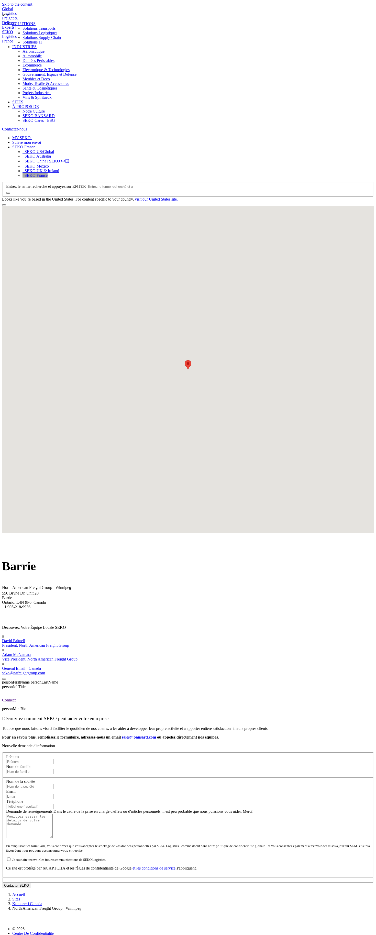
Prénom (12, 756)
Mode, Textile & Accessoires (46, 83)
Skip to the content (17, 4)
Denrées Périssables (38, 60)
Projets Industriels (37, 93)
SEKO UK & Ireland (41, 171)
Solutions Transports (39, 28)
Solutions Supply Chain (42, 37)
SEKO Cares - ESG (39, 120)
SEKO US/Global (38, 151)
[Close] (4, 679)
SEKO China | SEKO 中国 (46, 161)
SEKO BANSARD (39, 116)
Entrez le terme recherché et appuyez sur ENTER (46, 186)
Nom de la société (20, 781)
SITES (17, 102)
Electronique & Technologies (46, 70)
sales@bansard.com (139, 737)
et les (137, 868)
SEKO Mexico (36, 166)
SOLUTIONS (24, 23)
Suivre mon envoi (27, 142)
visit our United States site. (156, 199)
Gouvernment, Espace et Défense (49, 74)
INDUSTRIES (24, 47)
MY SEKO (22, 138)
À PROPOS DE (25, 106)
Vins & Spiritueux (37, 97)
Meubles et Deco (36, 79)
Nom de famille (18, 766)
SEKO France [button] (23, 147)
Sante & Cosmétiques (40, 88)
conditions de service (158, 868)
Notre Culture (34, 111)
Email (11, 791)
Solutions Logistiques (40, 33)
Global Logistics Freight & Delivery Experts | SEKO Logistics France (10, 25)
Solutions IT (32, 42)
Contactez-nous (14, 129)
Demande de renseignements (29, 811)
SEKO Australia (37, 156)
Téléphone (14, 801)
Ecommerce (32, 65)
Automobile (32, 56)
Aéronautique (34, 51)
